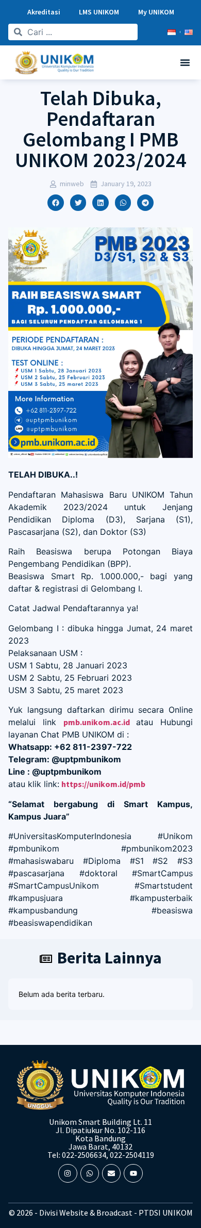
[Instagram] (67, 1173)
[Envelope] (111, 1173)
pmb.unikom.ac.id (96, 722)
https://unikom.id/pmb (103, 784)
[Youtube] (133, 1173)
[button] (185, 62)
